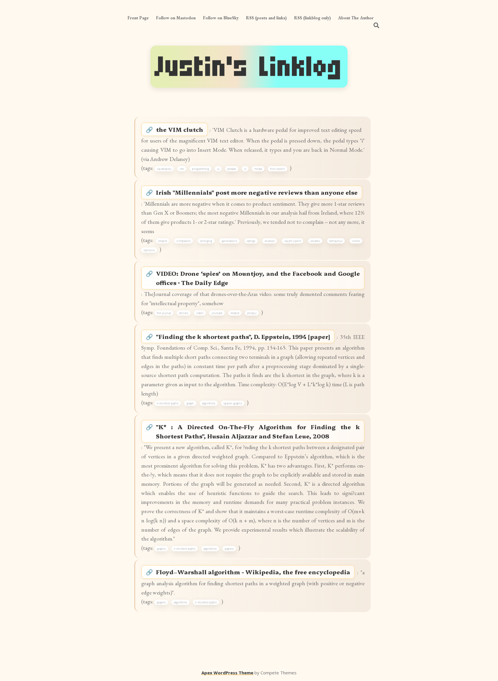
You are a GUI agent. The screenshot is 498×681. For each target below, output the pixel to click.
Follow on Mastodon (176, 17)
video (199, 313)
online (356, 241)
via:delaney (164, 168)
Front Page (138, 17)
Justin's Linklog (249, 67)
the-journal (164, 313)
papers (229, 548)
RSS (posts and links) (266, 17)
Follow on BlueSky (221, 17)
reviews (270, 241)
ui (218, 168)
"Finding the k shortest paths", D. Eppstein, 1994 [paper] (243, 336)
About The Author (355, 17)
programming (200, 168)
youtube (217, 313)
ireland (162, 241)
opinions (149, 250)
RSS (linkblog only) (312, 17)
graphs (161, 548)
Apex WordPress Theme (227, 673)
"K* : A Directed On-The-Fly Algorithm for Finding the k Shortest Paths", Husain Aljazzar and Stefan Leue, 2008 (258, 431)
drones (183, 313)
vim (182, 168)
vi (245, 168)
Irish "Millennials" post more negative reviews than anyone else (257, 192)
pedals (231, 168)
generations (229, 241)
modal (258, 168)
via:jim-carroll (292, 241)
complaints (183, 241)
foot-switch (277, 168)
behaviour (335, 241)
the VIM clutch (179, 129)
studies (315, 241)
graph (190, 403)
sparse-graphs (232, 403)
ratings (251, 241)
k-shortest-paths (167, 403)
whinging (206, 241)
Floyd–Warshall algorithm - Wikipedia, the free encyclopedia (253, 572)
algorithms (208, 403)
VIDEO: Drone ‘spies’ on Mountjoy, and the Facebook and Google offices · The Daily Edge (258, 277)
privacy (251, 313)
